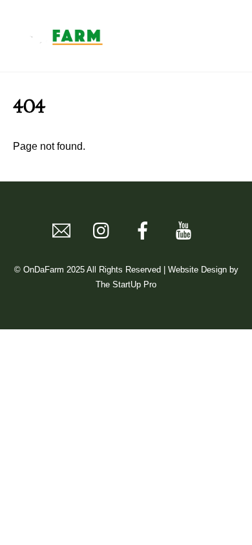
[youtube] (186, 231)
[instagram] (104, 231)
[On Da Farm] (61, 48)
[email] (63, 231)
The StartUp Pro (126, 284)
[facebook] (145, 231)
